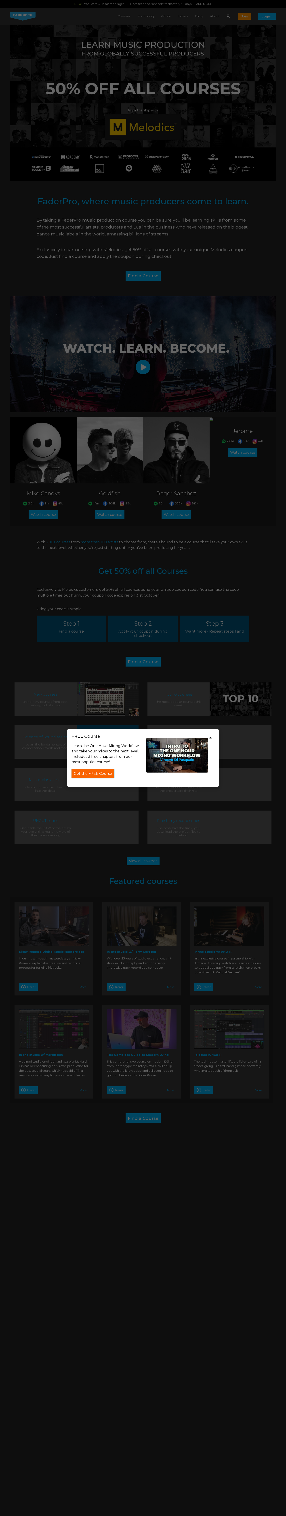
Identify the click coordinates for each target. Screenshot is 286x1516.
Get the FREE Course (93, 773)
